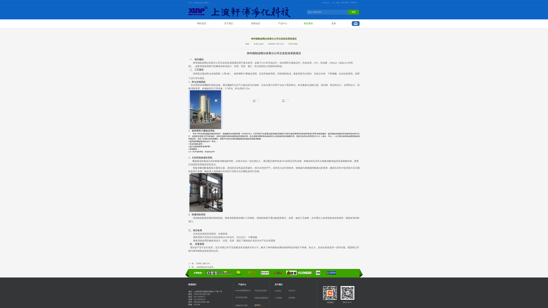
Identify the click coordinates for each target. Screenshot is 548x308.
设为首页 (325, 3)
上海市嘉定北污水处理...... (202, 267)
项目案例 (308, 23)
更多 (334, 23)
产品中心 (282, 23)
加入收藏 (336, 3)
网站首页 (201, 23)
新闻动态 (255, 23)
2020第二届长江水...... (200, 264)
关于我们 (228, 23)
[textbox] (327, 12)
